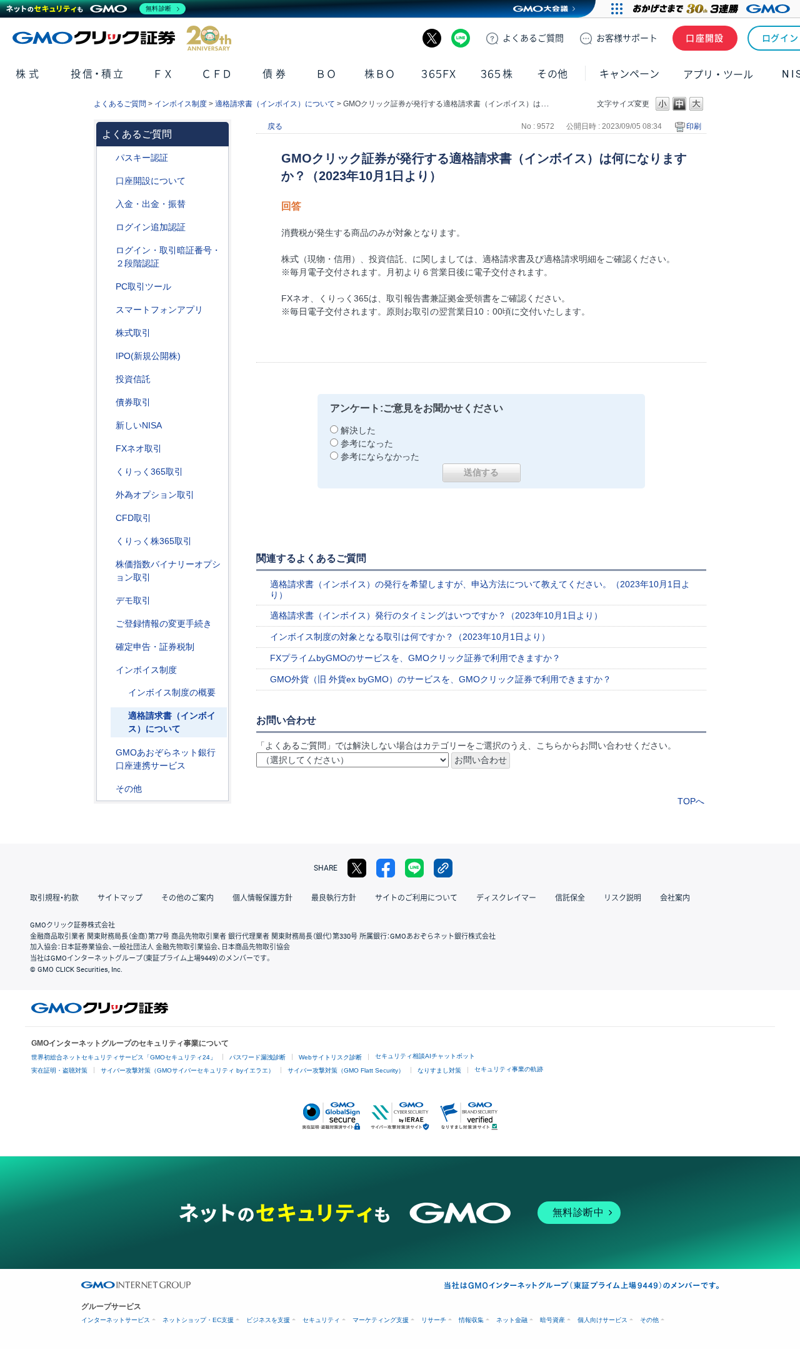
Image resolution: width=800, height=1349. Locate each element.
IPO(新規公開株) (148, 356)
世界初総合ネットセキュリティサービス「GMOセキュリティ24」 (123, 1057)
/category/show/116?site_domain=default (106, 379)
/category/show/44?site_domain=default (106, 789)
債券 (275, 74)
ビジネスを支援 (268, 1319)
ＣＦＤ (216, 74)
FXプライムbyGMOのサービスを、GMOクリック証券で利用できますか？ (415, 658)
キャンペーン (629, 74)
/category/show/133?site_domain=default (106, 564)
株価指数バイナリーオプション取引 (168, 570)
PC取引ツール (143, 286)
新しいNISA (139, 425)
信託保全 (570, 898)
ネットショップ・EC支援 (198, 1319)
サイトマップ (120, 898)
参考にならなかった (380, 457)
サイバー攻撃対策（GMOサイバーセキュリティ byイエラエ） (187, 1070)
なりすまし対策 (439, 1070)
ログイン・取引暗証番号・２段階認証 (168, 256)
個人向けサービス (603, 1319)
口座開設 (705, 38)
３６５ (496, 74)
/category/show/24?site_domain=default (106, 448)
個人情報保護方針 (262, 898)
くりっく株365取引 (154, 541)
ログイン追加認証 (151, 227)
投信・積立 (98, 74)
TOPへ (691, 801)
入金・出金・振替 (151, 204)
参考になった (367, 443)
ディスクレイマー (506, 898)
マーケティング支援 (380, 1319)
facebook (385, 868)
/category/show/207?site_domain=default (106, 286)
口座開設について (151, 181)
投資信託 (133, 379)
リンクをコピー (443, 868)
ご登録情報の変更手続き (164, 624)
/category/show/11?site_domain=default (106, 518)
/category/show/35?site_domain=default (106, 471)
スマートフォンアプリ (159, 310)
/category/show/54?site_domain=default (106, 250)
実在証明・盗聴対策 (59, 1070)
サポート (627, 38)
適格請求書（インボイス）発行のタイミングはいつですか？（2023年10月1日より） (436, 615)
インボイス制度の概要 (172, 692)
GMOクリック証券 (121, 38)
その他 (129, 789)
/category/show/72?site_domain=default (106, 333)
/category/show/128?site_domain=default (106, 752)
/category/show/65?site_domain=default (106, 495)
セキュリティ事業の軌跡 (508, 1069)
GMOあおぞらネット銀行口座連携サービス (166, 758)
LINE (460, 38)
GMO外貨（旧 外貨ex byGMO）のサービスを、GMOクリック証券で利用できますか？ (440, 679)
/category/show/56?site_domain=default (106, 623)
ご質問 (533, 38)
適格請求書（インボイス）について (275, 103)
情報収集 (471, 1319)
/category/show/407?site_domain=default (106, 541)
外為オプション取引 (155, 495)
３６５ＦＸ (438, 74)
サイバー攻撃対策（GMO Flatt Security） (346, 1070)
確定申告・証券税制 (155, 647)
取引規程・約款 (54, 898)
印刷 (693, 126)
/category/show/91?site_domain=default (106, 181)
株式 (28, 74)
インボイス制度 (180, 103)
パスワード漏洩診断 (257, 1057)
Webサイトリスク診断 (330, 1057)
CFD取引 (133, 518)
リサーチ (433, 1319)
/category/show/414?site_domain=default (106, 157)
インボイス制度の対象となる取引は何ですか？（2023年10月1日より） (410, 637)
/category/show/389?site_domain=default (106, 402)
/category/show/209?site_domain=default (106, 600)
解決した (358, 430)
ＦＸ (163, 74)
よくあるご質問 (120, 103)
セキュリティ (321, 1319)
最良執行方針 (333, 898)
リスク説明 (622, 898)
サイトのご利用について (416, 898)
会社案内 (675, 898)
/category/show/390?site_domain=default (106, 670)
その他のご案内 (187, 898)
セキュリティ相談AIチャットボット (425, 1056)
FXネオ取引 (139, 448)
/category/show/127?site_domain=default (106, 647)
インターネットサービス (115, 1319)
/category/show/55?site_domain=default (106, 204)
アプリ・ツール (718, 73)
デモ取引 (133, 600)
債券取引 (133, 402)
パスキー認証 (142, 158)
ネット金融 (512, 1319)
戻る (275, 126)
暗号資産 (552, 1319)
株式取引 (133, 333)
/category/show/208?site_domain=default (106, 309)
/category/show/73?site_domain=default (106, 356)
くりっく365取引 (149, 472)
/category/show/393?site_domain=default (106, 425)
